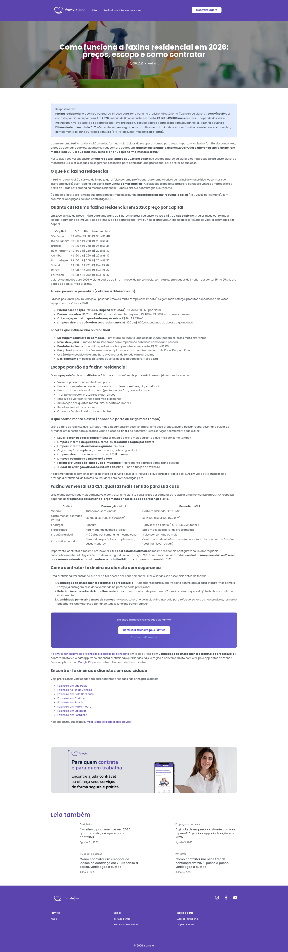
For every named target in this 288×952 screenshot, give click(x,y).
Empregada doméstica (189, 824)
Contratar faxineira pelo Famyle (144, 630)
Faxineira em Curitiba (71, 698)
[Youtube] (235, 898)
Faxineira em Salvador (71, 711)
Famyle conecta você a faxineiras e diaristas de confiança (91, 654)
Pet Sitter (181, 854)
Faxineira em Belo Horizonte (75, 694)
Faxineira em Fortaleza (72, 715)
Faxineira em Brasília (70, 702)
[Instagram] (217, 898)
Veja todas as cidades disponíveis (109, 722)
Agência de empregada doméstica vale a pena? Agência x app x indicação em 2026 (205, 833)
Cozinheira (86, 824)
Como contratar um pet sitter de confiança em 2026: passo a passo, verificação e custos (202, 863)
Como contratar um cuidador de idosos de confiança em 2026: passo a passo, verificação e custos (109, 863)
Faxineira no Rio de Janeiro (74, 690)
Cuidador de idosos (91, 854)
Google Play (86, 662)
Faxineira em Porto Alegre (74, 707)
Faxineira (153, 63)
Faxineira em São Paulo (72, 686)
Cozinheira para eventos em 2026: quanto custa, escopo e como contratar (105, 833)
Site (94, 10)
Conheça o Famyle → (144, 637)
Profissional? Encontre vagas (122, 10)
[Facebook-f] (226, 898)
